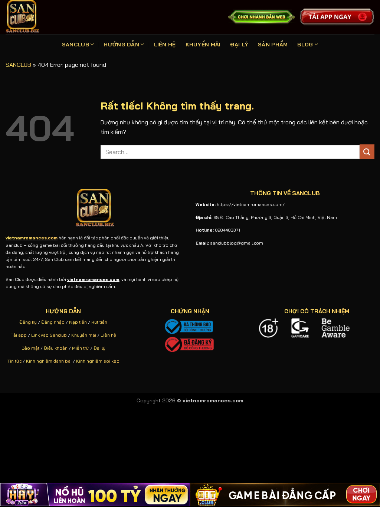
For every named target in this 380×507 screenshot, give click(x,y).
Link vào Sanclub (49, 335)
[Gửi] (367, 151)
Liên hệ (108, 335)
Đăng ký (28, 322)
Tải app (19, 335)
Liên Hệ (165, 44)
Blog (305, 44)
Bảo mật (30, 348)
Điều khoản (56, 348)
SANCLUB (75, 44)
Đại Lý (239, 44)
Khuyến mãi (83, 335)
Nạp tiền (78, 322)
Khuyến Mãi (203, 44)
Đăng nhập (53, 322)
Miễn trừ (80, 348)
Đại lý (99, 348)
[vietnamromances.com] (34, 17)
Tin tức (14, 361)
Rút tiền (99, 322)
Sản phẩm (273, 44)
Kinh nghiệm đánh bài (49, 361)
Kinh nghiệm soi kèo (97, 361)
